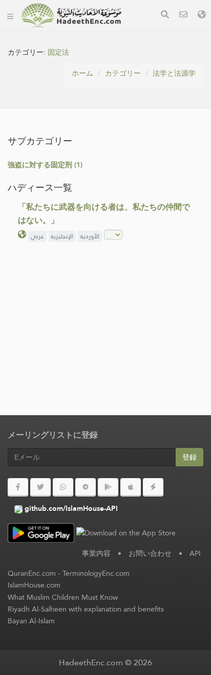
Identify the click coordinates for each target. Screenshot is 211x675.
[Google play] (108, 487)
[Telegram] (85, 487)
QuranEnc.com (32, 573)
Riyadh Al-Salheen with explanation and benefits (86, 609)
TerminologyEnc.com (96, 573)
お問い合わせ (150, 553)
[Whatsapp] (63, 487)
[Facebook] (18, 487)
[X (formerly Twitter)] (40, 487)
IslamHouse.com (34, 585)
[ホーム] (10, 15)
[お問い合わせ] (183, 16)
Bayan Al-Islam (31, 620)
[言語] (202, 16)
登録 (189, 457)
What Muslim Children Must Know (63, 597)
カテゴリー (123, 73)
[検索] (165, 16)
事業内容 (96, 553)
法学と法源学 (174, 73)
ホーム (82, 73)
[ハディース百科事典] (71, 15)
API (195, 553)
